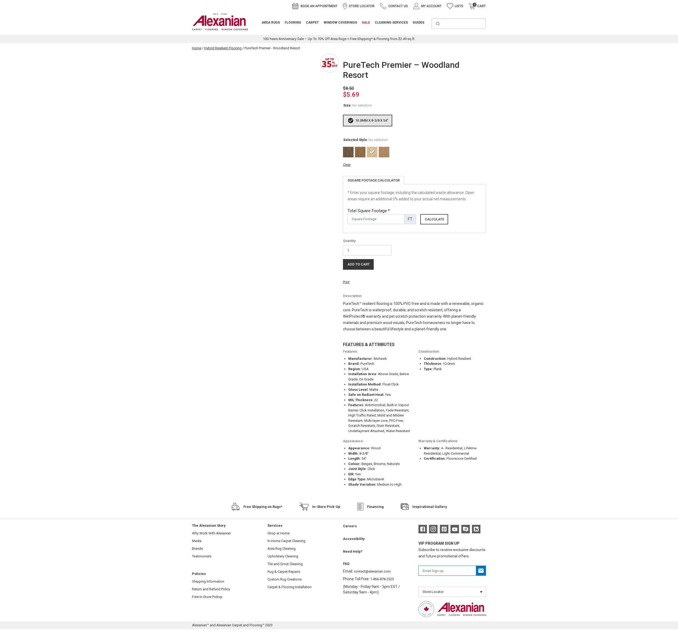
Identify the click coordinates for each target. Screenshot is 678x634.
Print (346, 282)
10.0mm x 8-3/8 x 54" (371, 120)
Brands (197, 549)
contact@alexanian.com (372, 571)
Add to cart (358, 264)
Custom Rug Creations (284, 579)
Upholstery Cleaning (282, 556)
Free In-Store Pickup (207, 597)
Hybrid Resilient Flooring (223, 48)
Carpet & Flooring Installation (289, 587)
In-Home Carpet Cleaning (286, 541)
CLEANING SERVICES (391, 22)
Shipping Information (208, 581)
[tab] (373, 180)
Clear (347, 165)
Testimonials (201, 556)
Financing (375, 507)
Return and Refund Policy (211, 589)
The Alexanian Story (209, 525)
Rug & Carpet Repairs (283, 572)
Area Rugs (271, 22)
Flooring (293, 22)
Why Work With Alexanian (211, 533)
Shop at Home (278, 533)
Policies (199, 574)
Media (197, 541)
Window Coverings (340, 22)
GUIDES (418, 22)
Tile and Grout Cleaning (285, 564)
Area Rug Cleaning (281, 549)
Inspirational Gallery (429, 507)
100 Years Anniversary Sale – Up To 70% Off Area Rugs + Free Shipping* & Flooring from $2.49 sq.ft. (339, 39)
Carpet (312, 22)
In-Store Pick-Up (326, 507)
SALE (366, 22)
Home (196, 48)
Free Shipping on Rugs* (262, 507)
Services (274, 525)
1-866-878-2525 (382, 579)
